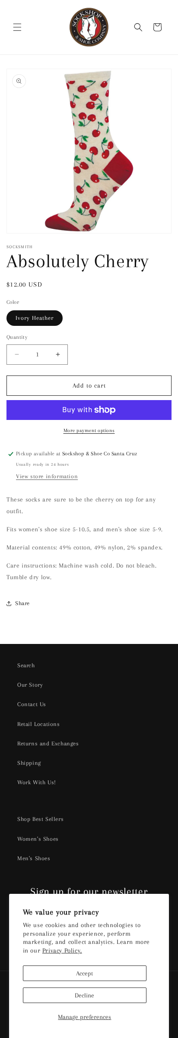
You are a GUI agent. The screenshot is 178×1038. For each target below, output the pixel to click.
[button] (17, 27)
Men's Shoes (34, 858)
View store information (47, 476)
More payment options (89, 430)
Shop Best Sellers (40, 819)
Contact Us (31, 704)
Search (26, 665)
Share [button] (22, 603)
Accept (84, 973)
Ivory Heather (35, 318)
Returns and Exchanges (48, 743)
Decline (84, 995)
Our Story (30, 684)
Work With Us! (36, 782)
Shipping (29, 763)
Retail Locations (38, 724)
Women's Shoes (38, 839)
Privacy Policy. (62, 950)
